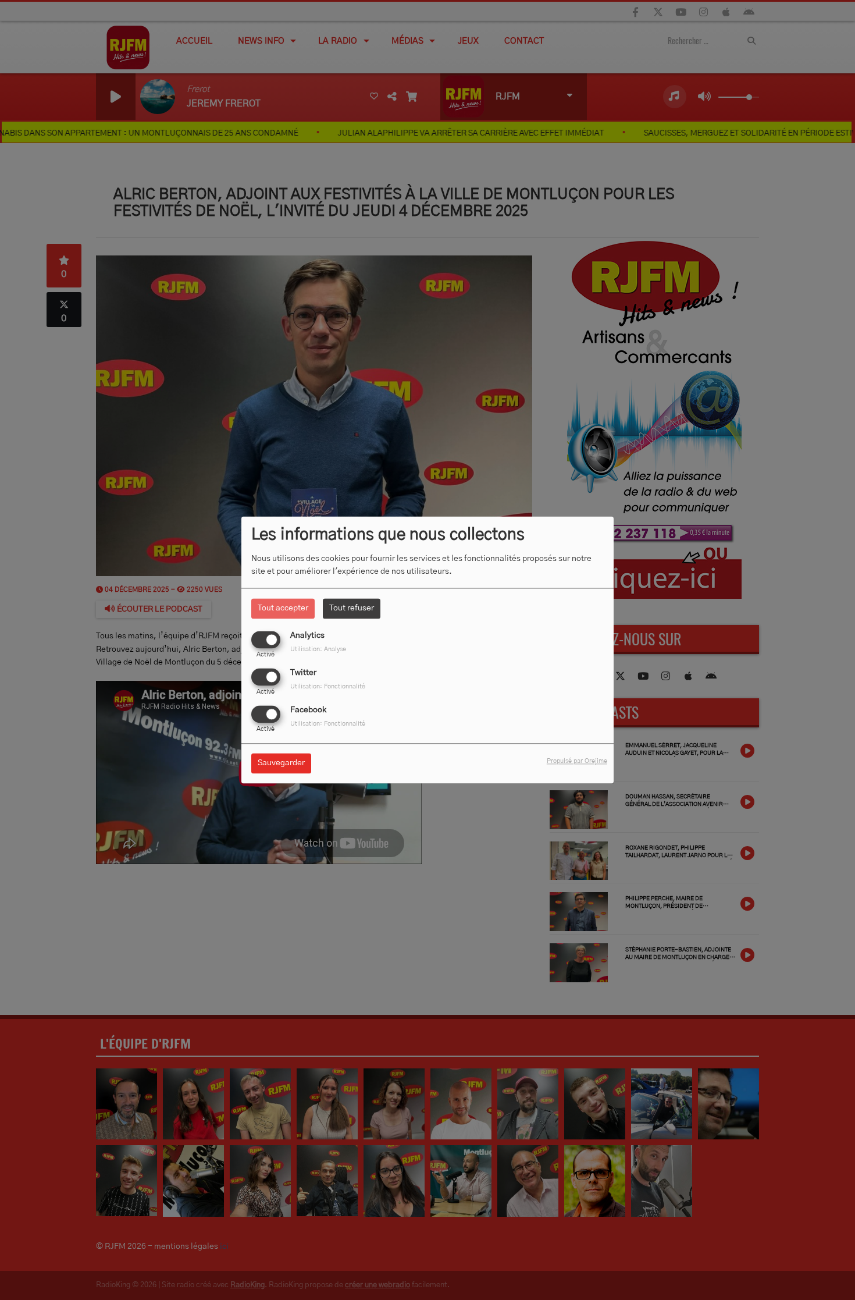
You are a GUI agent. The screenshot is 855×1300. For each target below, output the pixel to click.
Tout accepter (283, 608)
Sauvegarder (281, 763)
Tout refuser (351, 608)
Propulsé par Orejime (577, 761)
